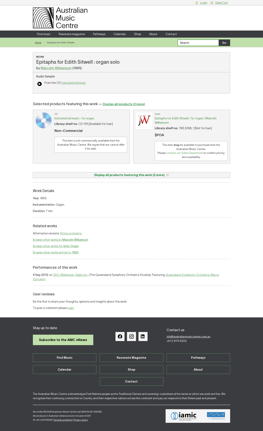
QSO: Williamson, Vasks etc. (70, 275)
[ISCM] (216, 416)
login (70, 308)
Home (38, 42)
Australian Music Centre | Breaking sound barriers (60, 17)
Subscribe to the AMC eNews (63, 340)
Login (203, 2)
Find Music (65, 357)
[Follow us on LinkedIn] (143, 336)
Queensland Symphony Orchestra (187, 275)
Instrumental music (73, 82)
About (153, 34)
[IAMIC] (184, 416)
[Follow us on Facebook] (120, 336)
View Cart (221, 2)
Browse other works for (56, 246)
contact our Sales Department (184, 152)
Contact (171, 34)
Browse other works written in (56, 252)
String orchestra (71, 233)
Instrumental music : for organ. (74, 118)
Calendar (120, 34)
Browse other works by (60, 239)
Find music (44, 34)
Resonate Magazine (131, 357)
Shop (137, 34)
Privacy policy (81, 420)
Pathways (99, 34)
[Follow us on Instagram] (131, 336)
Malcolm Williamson (56, 68)
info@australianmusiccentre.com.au (188, 336)
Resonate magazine (72, 34)
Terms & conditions (62, 420)
